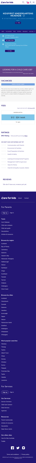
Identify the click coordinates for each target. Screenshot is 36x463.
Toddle (3, 441)
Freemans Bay (5, 371)
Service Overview (6, 402)
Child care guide (5, 228)
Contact (26, 198)
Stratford (4, 326)
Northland (4, 268)
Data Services (5, 408)
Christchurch (4, 301)
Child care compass (6, 225)
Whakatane (4, 332)
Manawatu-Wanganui (7, 259)
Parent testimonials (7, 420)
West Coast (4, 289)
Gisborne (3, 253)
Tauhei (3, 374)
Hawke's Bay (5, 256)
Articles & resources (7, 234)
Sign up (5, 213)
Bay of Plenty (5, 247)
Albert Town (5, 353)
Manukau (3, 344)
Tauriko (3, 350)
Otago (3, 271)
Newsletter (4, 426)
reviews (25, 31)
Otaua (3, 356)
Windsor (3, 362)
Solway (3, 359)
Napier (3, 316)
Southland (4, 274)
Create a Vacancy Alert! (18, 84)
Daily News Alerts (6, 429)
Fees (14, 31)
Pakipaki (3, 368)
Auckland (4, 244)
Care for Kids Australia (7, 438)
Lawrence (4, 380)
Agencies (4, 411)
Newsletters (5, 231)
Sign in (12, 213)
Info (3, 31)
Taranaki (3, 277)
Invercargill (4, 313)
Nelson (3, 265)
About (20, 198)
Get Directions (10, 40)
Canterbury (4, 250)
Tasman (3, 280)
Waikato (3, 283)
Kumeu (3, 365)
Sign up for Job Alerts (28, 73)
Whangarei (4, 335)
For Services (6, 386)
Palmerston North (6, 322)
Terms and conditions (13, 454)
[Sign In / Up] (30, 2)
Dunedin (3, 304)
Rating (19, 31)
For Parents (6, 207)
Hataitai (3, 377)
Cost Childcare (5, 222)
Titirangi (3, 347)
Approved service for (26, 108)
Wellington (4, 286)
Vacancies (9, 31)
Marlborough (5, 262)
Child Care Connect (6, 405)
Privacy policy (25, 454)
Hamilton (4, 310)
